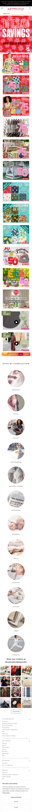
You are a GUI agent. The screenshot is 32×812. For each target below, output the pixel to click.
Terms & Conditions (7, 725)
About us (4, 743)
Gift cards (4, 751)
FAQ (3, 732)
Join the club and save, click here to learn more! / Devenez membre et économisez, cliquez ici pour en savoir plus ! (16, 3)
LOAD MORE (16, 711)
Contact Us (5, 721)
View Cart (4, 763)
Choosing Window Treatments (10, 774)
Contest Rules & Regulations (9, 729)
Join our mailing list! (7, 765)
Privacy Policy (5, 727)
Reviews (4, 745)
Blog (3, 755)
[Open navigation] (2, 8)
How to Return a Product (9, 736)
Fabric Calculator (6, 777)
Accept (16, 807)
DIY (3, 779)
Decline (16, 801)
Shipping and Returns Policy (9, 723)
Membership (5, 753)
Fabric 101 (5, 734)
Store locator (5, 747)
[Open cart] (30, 8)
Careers (4, 749)
